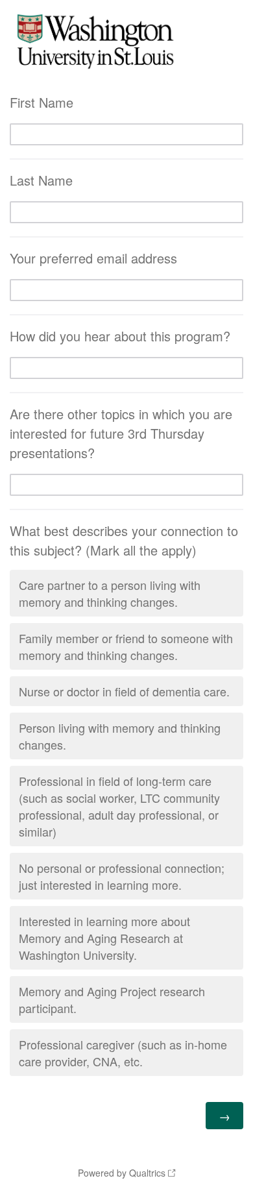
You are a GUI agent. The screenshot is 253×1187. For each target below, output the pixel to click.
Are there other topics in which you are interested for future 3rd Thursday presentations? (121, 433)
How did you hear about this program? (120, 335)
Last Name (41, 180)
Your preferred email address (93, 258)
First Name (41, 102)
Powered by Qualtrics (121, 1172)
